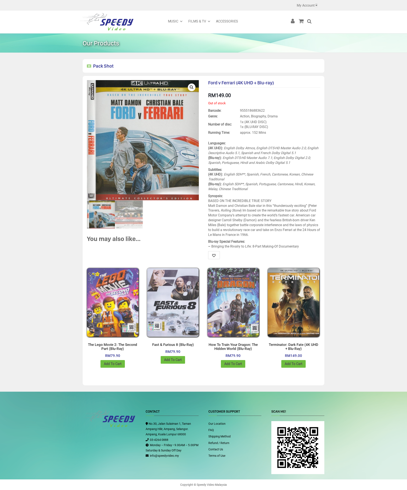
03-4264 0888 (159, 439)
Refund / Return (218, 443)
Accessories (227, 21)
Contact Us (215, 449)
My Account (306, 5)
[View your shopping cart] (302, 21)
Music (173, 21)
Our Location (217, 423)
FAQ (211, 430)
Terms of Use (216, 455)
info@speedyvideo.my (164, 455)
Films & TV (197, 21)
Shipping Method (219, 436)
